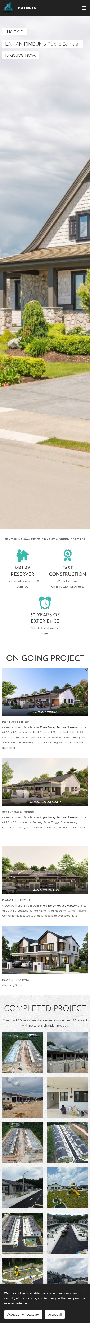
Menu (84, 8)
